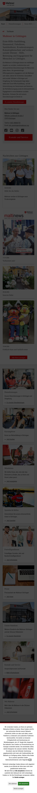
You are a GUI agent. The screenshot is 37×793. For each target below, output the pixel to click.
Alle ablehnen (13, 784)
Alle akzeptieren (24, 784)
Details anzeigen (19, 788)
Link (30, 760)
